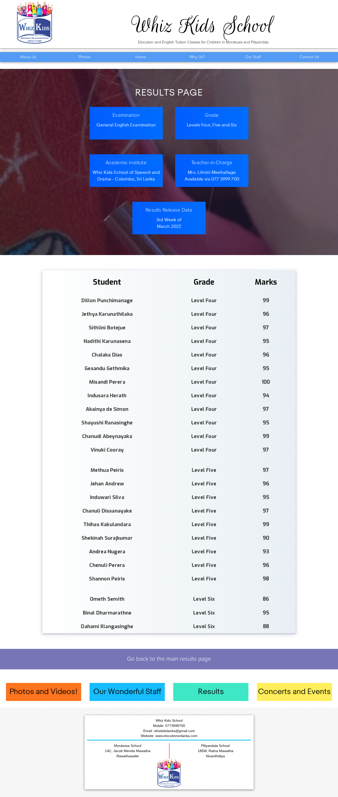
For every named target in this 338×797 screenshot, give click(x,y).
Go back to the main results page (169, 659)
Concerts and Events (294, 692)
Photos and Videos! (43, 692)
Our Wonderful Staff (127, 692)
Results (211, 692)
